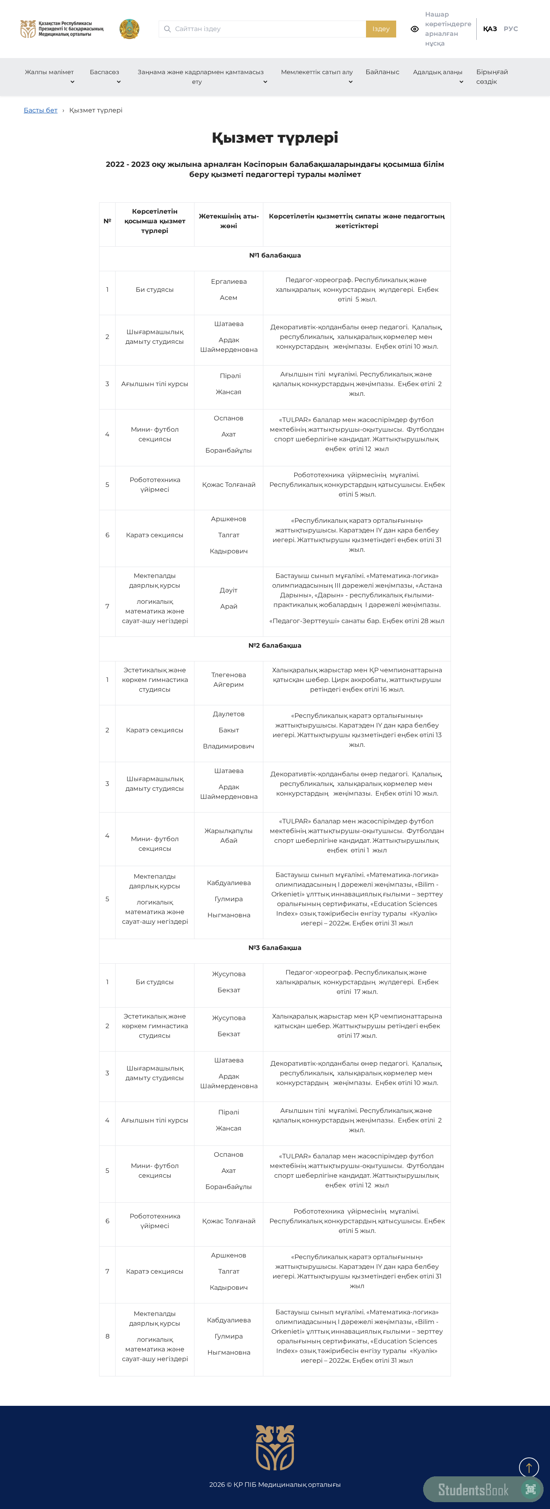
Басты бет (41, 110)
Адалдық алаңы (438, 72)
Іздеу (381, 29)
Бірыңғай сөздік (492, 76)
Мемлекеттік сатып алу (317, 72)
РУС (511, 29)
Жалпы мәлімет (49, 72)
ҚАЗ (490, 29)
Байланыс (382, 72)
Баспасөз (104, 72)
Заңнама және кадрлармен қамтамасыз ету (201, 76)
